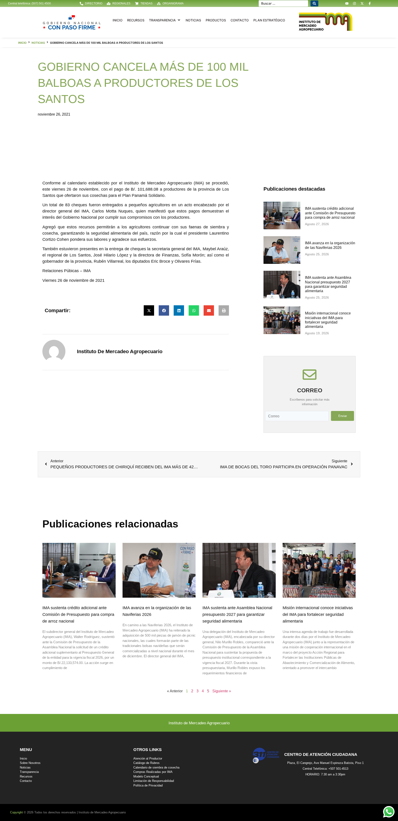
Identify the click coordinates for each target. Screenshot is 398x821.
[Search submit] (314, 3)
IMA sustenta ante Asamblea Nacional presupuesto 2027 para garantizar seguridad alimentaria (237, 614)
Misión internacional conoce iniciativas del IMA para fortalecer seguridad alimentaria (318, 614)
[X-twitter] (362, 3)
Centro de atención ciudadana (320, 754)
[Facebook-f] (369, 3)
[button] (165, 20)
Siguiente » (221, 691)
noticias (38, 42)
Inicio (22, 42)
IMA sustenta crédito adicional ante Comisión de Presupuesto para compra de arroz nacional (330, 213)
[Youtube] (347, 3)
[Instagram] (354, 3)
